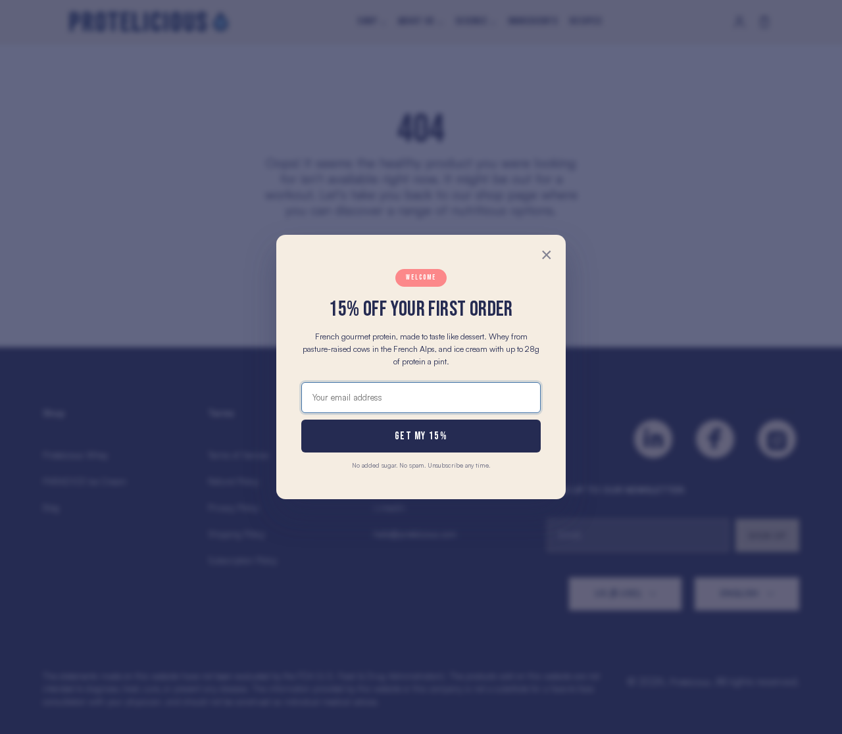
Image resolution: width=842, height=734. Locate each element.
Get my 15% (421, 436)
